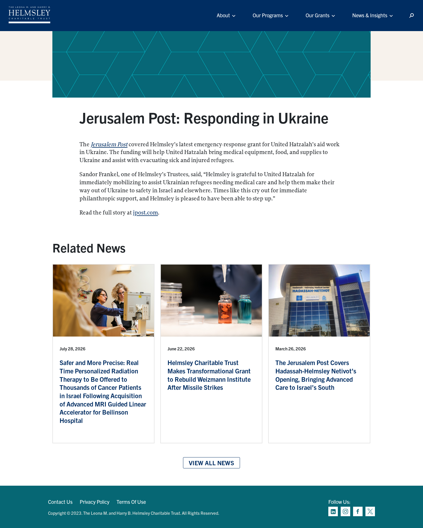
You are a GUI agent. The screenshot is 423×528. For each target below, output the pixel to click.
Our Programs (268, 15)
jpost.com (145, 212)
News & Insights (369, 15)
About (223, 15)
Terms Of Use (131, 501)
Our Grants (317, 15)
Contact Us (60, 501)
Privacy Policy (94, 501)
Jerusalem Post (109, 144)
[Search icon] (411, 15)
